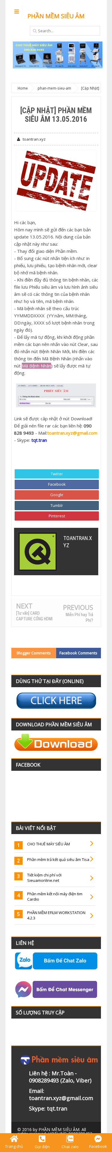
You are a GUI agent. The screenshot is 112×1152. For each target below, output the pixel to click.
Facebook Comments (78, 653)
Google (56, 494)
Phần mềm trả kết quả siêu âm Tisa (58, 859)
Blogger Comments (34, 653)
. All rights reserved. (51, 1131)
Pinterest (57, 516)
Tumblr (56, 505)
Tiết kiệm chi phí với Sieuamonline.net (44, 877)
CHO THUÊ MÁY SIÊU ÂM (48, 844)
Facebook (57, 484)
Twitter (57, 473)
